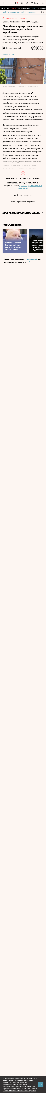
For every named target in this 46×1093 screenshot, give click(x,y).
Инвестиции (16, 22)
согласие (21, 1084)
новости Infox (12, 224)
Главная (6, 22)
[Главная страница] (3, 3)
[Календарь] (16, 3)
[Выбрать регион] (27, 3)
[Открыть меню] (42, 3)
